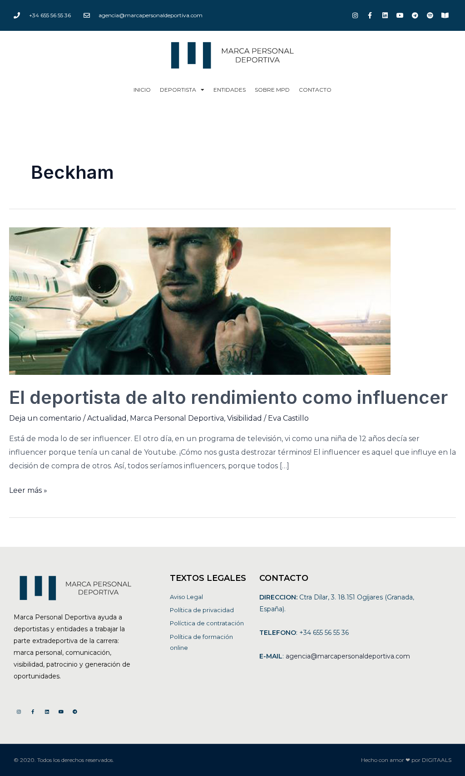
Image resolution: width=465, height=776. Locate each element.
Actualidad (107, 418)
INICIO (142, 89)
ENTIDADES (229, 89)
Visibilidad (244, 418)
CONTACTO (315, 89)
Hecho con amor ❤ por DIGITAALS (406, 759)
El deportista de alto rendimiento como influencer (228, 397)
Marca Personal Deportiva (177, 418)
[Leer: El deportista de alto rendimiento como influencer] (200, 300)
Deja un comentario (45, 418)
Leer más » (28, 489)
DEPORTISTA (178, 89)
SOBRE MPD (272, 89)
